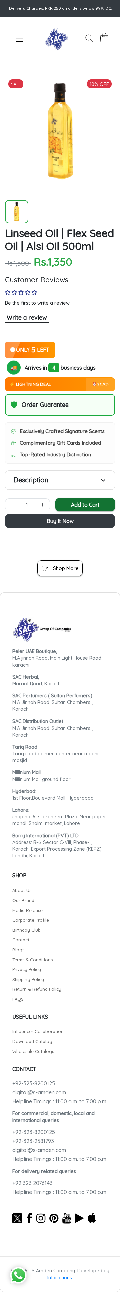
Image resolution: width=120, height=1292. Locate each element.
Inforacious (59, 1278)
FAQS (18, 999)
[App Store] (92, 1218)
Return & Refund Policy (36, 989)
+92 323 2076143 (32, 1183)
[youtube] (66, 1218)
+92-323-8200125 (33, 1083)
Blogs (18, 949)
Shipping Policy (28, 979)
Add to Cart (85, 504)
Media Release (27, 910)
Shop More (66, 568)
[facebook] (29, 1218)
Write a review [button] (27, 317)
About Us (21, 890)
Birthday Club (26, 930)
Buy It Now (60, 521)
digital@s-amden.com (39, 1092)
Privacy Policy (26, 969)
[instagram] (40, 1218)
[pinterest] (53, 1218)
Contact (20, 939)
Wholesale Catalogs (33, 1051)
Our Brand (23, 900)
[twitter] (17, 1218)
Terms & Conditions (32, 959)
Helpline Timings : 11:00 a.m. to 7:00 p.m (59, 1101)
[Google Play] (79, 1218)
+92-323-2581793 (33, 1141)
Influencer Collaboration (38, 1031)
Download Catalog (32, 1041)
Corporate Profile (30, 920)
